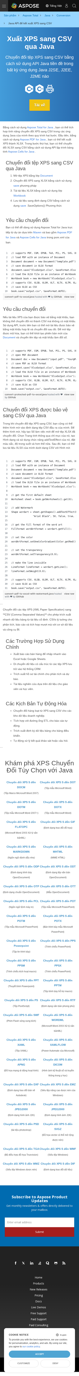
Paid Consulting (38, 1325)
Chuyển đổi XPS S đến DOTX (57, 805)
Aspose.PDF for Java (33, 139)
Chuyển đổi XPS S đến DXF (21, 1084)
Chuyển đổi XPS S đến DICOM (57, 1062)
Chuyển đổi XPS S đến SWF (21, 1015)
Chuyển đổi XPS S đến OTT (58, 886)
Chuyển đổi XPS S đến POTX (57, 918)
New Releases (38, 1289)
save (16, 185)
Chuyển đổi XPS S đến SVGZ (57, 1126)
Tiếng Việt (55, 5)
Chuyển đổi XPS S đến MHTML (57, 849)
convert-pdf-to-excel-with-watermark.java (29, 593)
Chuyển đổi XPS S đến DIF (58, 1163)
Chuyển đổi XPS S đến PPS (58, 940)
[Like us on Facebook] (15, 1263)
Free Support (38, 1313)
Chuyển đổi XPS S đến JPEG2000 (21, 1107)
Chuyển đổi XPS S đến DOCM (21, 785)
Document (46, 175)
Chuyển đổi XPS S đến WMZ (21, 1163)
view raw (69, 296)
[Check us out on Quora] (47, 1263)
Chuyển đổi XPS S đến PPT (21, 980)
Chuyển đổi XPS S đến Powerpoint (21, 943)
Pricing (39, 1295)
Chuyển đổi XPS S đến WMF (58, 1148)
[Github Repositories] (55, 1263)
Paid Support (39, 1319)
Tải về (39, 105)
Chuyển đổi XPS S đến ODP (21, 866)
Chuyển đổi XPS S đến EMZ (58, 1084)
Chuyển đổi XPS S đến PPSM (21, 963)
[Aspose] (25, 6)
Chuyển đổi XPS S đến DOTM (21, 805)
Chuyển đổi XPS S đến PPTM (57, 983)
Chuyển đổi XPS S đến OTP (21, 886)
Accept (39, 1354)
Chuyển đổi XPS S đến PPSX (57, 963)
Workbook (19, 195)
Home (38, 1277)
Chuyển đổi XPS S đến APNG (21, 1062)
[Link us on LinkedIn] (31, 1263)
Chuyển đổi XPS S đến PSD (21, 1124)
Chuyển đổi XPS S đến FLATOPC (21, 824)
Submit (39, 1232)
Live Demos (38, 1307)
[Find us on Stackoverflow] (39, 1263)
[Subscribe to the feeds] (64, 1263)
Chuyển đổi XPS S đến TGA (21, 1148)
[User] (66, 6)
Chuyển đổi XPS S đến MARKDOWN (21, 849)
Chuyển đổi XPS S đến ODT (58, 866)
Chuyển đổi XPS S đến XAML (21, 1042)
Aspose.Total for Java (40, 127)
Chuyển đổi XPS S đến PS (21, 1000)
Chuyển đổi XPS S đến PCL (21, 901)
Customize (23, 1363)
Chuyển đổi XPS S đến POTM (21, 918)
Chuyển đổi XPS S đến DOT (58, 782)
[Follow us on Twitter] (23, 1263)
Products (38, 1283)
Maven (37, 232)
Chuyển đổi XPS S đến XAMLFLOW (57, 1042)
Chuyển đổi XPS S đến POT (58, 901)
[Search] (74, 6)
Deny (55, 1363)
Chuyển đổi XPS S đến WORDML (57, 1017)
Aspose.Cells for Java (21, 151)
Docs (38, 1301)
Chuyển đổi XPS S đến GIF (57, 821)
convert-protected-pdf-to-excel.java (26, 394)
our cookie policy (31, 1346)
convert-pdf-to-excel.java (20, 296)
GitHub (58, 296)
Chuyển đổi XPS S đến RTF (58, 1000)
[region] (39, 272)
